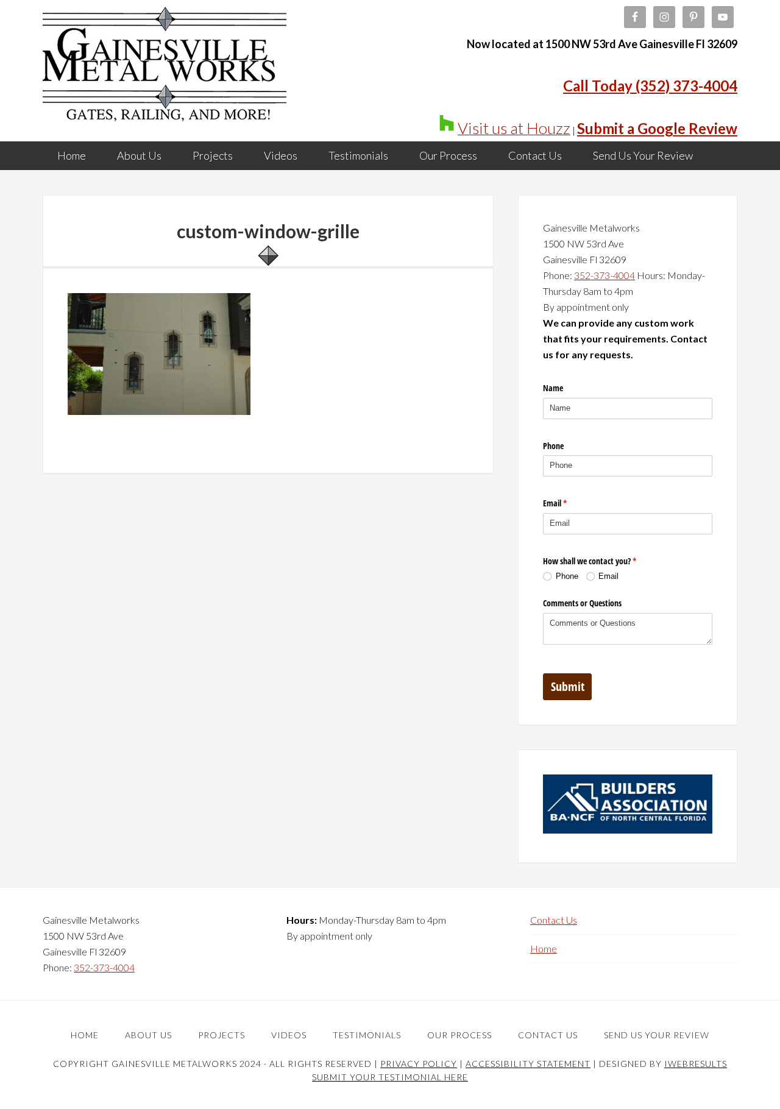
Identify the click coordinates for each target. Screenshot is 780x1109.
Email (569, 503)
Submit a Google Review (657, 128)
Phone (553, 446)
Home (543, 948)
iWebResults (695, 1063)
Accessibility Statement (528, 1063)
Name (553, 388)
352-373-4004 (604, 275)
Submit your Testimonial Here (390, 1077)
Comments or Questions (582, 603)
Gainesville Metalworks (164, 67)
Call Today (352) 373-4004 (650, 85)
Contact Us (553, 920)
